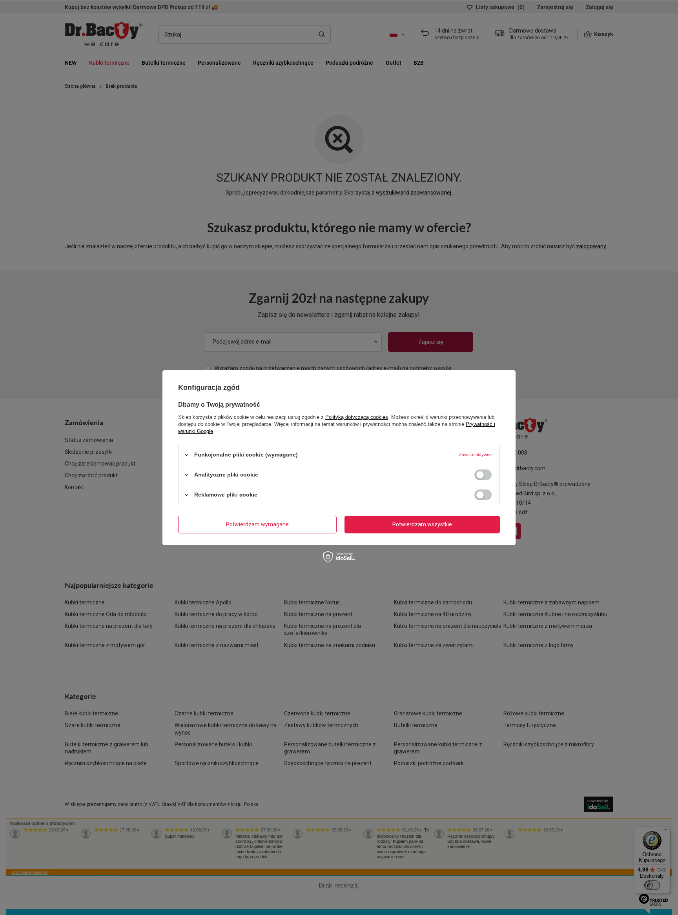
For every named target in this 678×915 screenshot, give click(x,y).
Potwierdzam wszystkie (422, 524)
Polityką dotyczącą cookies (356, 417)
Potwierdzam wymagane (257, 524)
